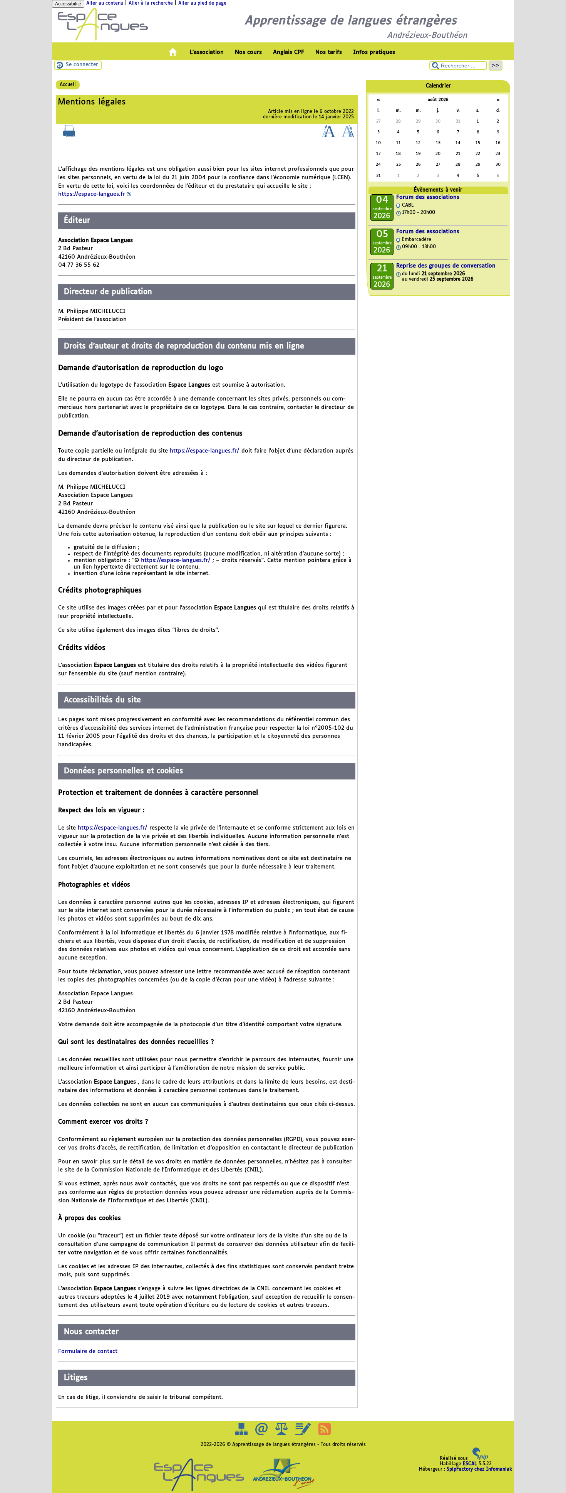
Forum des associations (427, 197)
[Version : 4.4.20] (480, 1458)
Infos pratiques (374, 52)
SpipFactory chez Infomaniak (479, 1469)
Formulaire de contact (87, 1351)
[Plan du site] (242, 1434)
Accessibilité (68, 4)
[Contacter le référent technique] (262, 1434)
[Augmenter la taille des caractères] (328, 136)
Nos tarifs (328, 52)
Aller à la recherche (151, 3)
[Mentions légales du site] (282, 1434)
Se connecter (82, 64)
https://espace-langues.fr (91, 194)
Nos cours (248, 52)
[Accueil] (103, 39)
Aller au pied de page (202, 3)
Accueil (68, 84)
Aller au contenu (104, 3)
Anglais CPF (288, 52)
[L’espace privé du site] (303, 1434)
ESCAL (470, 1464)
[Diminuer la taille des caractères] (348, 136)
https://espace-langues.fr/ (204, 451)
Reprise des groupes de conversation (446, 266)
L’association (207, 52)
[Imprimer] (69, 136)
